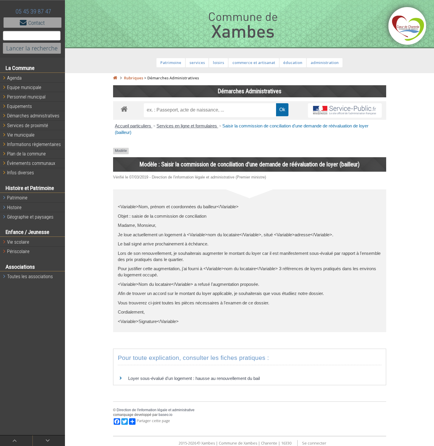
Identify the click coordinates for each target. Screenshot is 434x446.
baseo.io (165, 415)
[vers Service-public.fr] (345, 110)
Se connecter (314, 443)
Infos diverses (20, 173)
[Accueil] (115, 78)
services (197, 62)
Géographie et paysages (30, 217)
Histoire (14, 207)
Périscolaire (18, 251)
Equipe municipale (24, 87)
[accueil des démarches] (124, 108)
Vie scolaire (18, 242)
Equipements (19, 106)
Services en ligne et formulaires (187, 125)
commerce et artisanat (253, 62)
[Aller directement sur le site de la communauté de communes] (407, 26)
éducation (292, 62)
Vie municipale (21, 135)
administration (325, 62)
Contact (36, 22)
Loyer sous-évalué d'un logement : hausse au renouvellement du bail (194, 378)
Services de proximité (27, 125)
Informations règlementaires (34, 144)
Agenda (14, 78)
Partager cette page (153, 420)
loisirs (218, 62)
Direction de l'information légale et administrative (156, 410)
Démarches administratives (33, 116)
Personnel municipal (26, 97)
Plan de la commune (26, 154)
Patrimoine (17, 198)
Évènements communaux (31, 163)
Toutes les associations (30, 276)
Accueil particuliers (133, 125)
